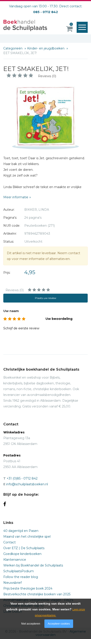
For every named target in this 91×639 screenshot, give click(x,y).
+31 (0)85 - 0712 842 (22, 478)
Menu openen (82, 27)
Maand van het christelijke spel (27, 537)
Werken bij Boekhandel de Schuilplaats (33, 565)
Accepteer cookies (59, 623)
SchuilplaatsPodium (18, 571)
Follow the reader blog (20, 577)
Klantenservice (14, 560)
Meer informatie (15, 197)
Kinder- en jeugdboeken (46, 48)
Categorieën (13, 48)
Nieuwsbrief (12, 583)
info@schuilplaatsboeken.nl (27, 484)
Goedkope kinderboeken (22, 554)
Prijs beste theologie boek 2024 (27, 588)
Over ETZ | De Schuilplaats (23, 548)
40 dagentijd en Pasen (20, 531)
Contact (9, 542)
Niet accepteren (30, 623)
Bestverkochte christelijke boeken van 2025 (36, 594)
